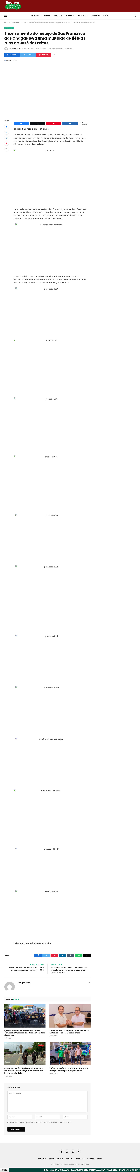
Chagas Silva (15, 49)
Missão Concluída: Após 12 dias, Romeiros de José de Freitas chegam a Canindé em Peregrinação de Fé (23, 1070)
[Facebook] (6, 126)
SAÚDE (106, 15)
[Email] (6, 149)
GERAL (47, 15)
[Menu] (5, 15)
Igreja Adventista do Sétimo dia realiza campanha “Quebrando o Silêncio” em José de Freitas (24, 1032)
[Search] (134, 15)
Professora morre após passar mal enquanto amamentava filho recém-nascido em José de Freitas (75, 1170)
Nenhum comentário (56, 49)
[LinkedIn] (6, 138)
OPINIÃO (96, 15)
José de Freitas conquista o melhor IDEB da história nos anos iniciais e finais (69, 1031)
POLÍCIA (58, 15)
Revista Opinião (83, 1164)
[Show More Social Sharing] (54, 55)
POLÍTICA (70, 15)
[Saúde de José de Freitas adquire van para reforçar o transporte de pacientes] (70, 1053)
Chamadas (9, 28)
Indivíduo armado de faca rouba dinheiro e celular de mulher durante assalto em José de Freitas (69, 970)
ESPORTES (83, 15)
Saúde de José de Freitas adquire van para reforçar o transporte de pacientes (69, 1069)
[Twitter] (6, 132)
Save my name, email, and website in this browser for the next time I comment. (40, 1122)
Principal (36, 15)
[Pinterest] (6, 143)
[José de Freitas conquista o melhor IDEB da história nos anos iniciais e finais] (70, 1016)
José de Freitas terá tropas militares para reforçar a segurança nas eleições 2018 (26, 968)
